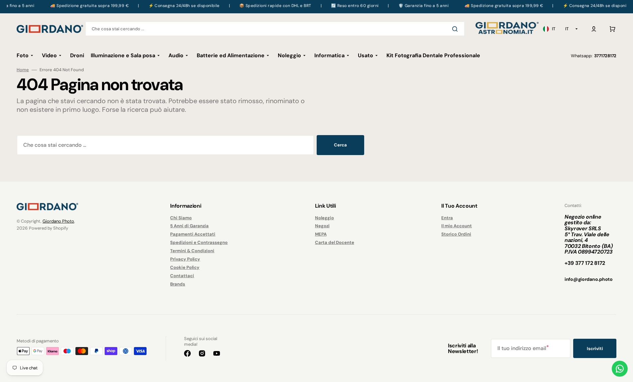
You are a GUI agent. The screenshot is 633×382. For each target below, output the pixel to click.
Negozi (322, 226)
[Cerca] (456, 29)
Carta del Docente (334, 242)
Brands (177, 284)
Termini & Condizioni (192, 251)
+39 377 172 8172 (585, 263)
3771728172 (605, 56)
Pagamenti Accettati (192, 234)
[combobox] (275, 28)
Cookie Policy (184, 267)
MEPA (321, 234)
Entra (447, 218)
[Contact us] (620, 369)
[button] (593, 29)
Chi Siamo (181, 218)
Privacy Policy (185, 259)
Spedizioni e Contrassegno (199, 242)
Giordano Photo (58, 221)
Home (23, 70)
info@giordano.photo (589, 279)
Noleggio (324, 218)
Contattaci (182, 276)
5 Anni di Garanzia (189, 226)
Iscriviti (595, 348)
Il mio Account (456, 226)
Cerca (340, 145)
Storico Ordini (456, 234)
